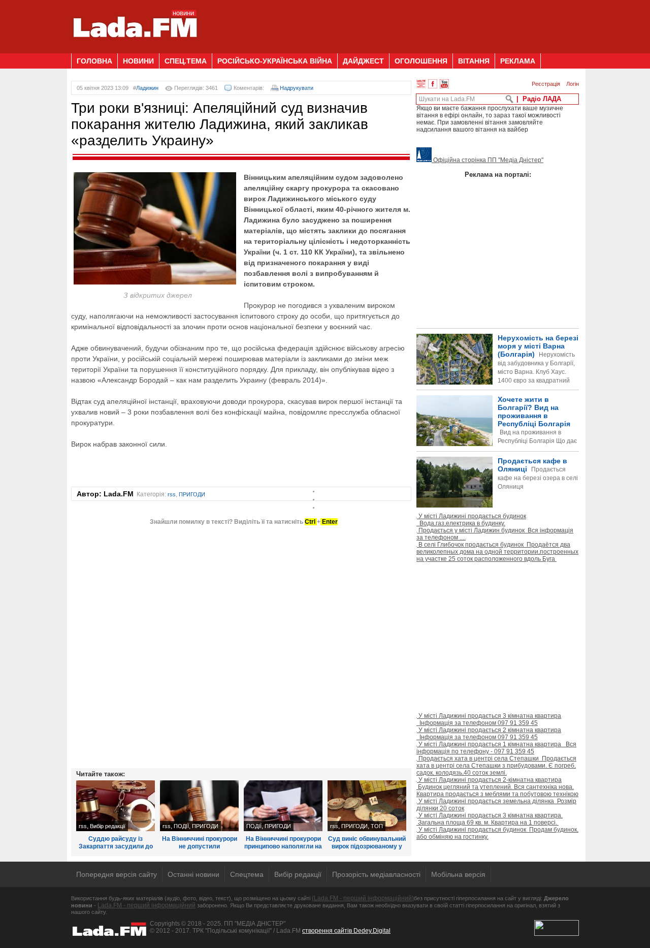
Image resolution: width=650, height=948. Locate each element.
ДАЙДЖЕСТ (363, 61)
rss (172, 494)
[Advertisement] (394, 23)
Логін (572, 84)
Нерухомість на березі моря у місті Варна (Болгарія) (538, 367)
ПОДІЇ (181, 826)
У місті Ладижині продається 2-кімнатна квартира (497, 787)
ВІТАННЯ (474, 61)
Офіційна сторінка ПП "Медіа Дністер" (487, 160)
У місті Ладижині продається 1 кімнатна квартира (496, 748)
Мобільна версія (458, 874)
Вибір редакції (107, 826)
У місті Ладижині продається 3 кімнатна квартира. (489, 819)
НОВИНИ (138, 61)
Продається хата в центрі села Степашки (496, 765)
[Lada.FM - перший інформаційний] (135, 49)
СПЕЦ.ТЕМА (186, 61)
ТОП (377, 826)
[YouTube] (444, 83)
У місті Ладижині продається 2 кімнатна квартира (488, 733)
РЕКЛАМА (517, 61)
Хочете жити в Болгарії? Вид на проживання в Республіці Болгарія (496, 437)
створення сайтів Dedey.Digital (346, 930)
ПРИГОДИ (192, 494)
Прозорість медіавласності (376, 874)
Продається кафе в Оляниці (538, 473)
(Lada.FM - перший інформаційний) (363, 898)
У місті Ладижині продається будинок (471, 520)
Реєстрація (546, 84)
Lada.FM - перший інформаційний (147, 905)
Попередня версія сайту (116, 874)
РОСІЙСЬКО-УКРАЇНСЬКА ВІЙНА (274, 61)
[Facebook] (432, 83)
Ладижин (147, 88)
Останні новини (193, 874)
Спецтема (247, 874)
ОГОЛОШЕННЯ (421, 61)
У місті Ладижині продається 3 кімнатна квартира (488, 719)
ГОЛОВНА (94, 61)
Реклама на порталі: (498, 174)
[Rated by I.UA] (556, 933)
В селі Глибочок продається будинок (497, 551)
